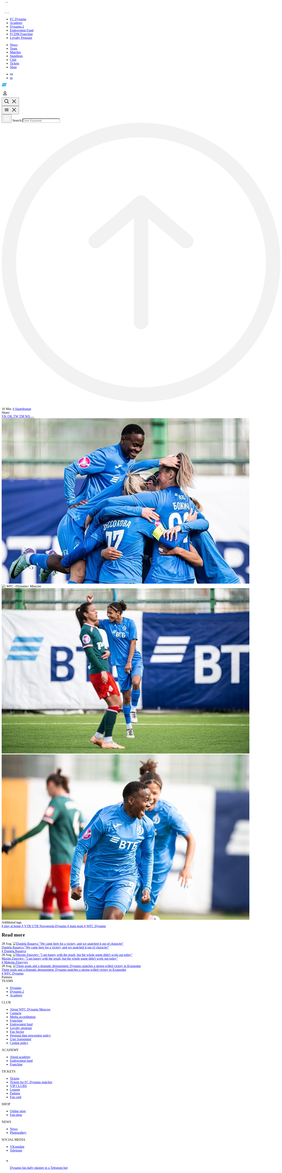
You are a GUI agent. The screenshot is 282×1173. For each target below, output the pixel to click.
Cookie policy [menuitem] (19, 1043)
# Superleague (22, 409)
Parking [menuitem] (15, 1093)
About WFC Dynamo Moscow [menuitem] (30, 1009)
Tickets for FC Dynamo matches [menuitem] (31, 1082)
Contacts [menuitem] (15, 1013)
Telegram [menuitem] (16, 1150)
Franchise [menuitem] (16, 1020)
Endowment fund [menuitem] (21, 1024)
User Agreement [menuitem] (20, 1039)
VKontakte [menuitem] (17, 1146)
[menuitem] (145, 19)
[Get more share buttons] (32, 417)
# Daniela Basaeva (14, 951)
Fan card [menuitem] (15, 1097)
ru (11, 78)
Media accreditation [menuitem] (23, 1017)
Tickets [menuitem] (14, 1078)
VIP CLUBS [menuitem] (18, 1086)
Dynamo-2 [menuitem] (17, 991)
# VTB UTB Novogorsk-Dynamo (44, 926)
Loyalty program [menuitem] (21, 1028)
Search (16, 120)
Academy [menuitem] (16, 995)
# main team (75, 926)
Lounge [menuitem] (15, 1089)
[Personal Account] (5, 95)
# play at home (12, 926)
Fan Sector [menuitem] (17, 1031)
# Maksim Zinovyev (15, 962)
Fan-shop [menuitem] (16, 1115)
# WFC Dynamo (95, 926)
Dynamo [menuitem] (15, 988)
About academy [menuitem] (20, 1057)
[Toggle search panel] (10, 101)
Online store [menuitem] (18, 1111)
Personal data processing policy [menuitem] (30, 1035)
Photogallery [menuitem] (18, 1132)
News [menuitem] (14, 1129)
